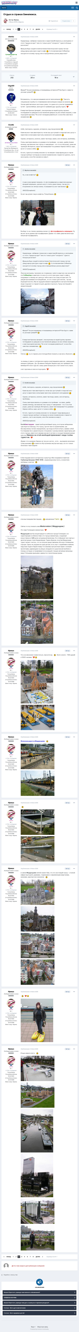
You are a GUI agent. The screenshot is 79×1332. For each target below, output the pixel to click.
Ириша (16, 20)
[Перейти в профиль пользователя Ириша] (5, 21)
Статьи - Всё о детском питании (15, 1308)
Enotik (11, 125)
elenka (11, 37)
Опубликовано (29, 36)
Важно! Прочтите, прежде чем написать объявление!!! (22, 1292)
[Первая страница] (4, 29)
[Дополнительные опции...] (74, 37)
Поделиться (54, 21)
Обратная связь (42, 1327)
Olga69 (11, 86)
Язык (33, 1327)
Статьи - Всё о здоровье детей (14, 1313)
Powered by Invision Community (39, 1329)
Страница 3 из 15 (52, 29)
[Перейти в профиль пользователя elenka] (11, 48)
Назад (8, 29)
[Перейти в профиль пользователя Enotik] (11, 136)
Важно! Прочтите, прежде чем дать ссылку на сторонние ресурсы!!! (26, 1302)
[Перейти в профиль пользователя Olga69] (11, 97)
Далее (38, 29)
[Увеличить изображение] (47, 51)
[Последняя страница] (42, 29)
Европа (21, 22)
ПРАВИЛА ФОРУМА (10, 1297)
